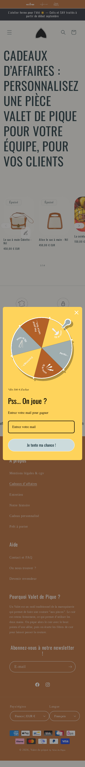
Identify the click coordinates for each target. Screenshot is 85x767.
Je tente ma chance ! (41, 445)
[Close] (76, 312)
